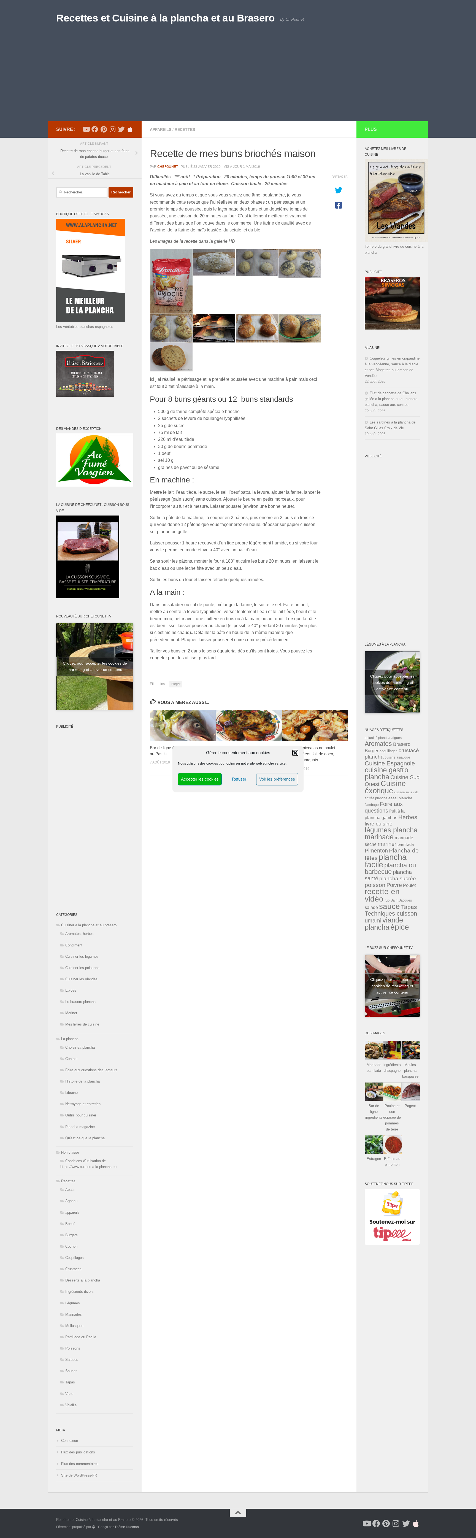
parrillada (405, 844)
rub (387, 900)
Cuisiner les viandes (81, 979)
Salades (71, 1360)
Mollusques (74, 1326)
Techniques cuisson (391, 913)
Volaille (71, 1405)
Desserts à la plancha (82, 1280)
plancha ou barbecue (390, 868)
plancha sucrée (397, 878)
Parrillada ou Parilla (80, 1337)
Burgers (71, 1235)
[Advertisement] (238, 79)
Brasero (401, 744)
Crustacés (73, 1269)
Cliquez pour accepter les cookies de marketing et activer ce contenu (95, 666)
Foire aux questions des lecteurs (91, 1070)
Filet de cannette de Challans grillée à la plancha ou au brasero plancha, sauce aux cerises (391, 399)
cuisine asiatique (397, 757)
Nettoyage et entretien (83, 1104)
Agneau (71, 1201)
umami (373, 921)
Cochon (71, 1246)
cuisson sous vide (406, 792)
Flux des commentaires (80, 1464)
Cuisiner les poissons (82, 968)
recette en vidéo (382, 895)
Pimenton (376, 851)
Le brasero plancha (80, 1002)
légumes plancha (391, 830)
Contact (71, 1059)
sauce (389, 906)
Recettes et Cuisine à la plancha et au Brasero (165, 18)
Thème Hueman (127, 1527)
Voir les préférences (277, 779)
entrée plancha (376, 798)
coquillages (388, 751)
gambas (389, 817)
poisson (375, 885)
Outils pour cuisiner (80, 1115)
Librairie (71, 1093)
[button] (295, 752)
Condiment (73, 945)
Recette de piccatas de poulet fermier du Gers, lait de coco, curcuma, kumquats (308, 753)
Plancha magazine (80, 1127)
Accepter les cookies (200, 779)
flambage (372, 805)
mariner (387, 844)
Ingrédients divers (79, 1291)
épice (399, 927)
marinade (379, 837)
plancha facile (386, 860)
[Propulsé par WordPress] (93, 1527)
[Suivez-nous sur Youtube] (86, 129)
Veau (69, 1394)
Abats (70, 1190)
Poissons (72, 1348)
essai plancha (400, 798)
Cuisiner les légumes (82, 956)
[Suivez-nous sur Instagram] (112, 129)
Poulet (409, 885)
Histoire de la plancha (82, 1081)
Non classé (70, 1152)
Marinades (73, 1314)
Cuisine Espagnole (390, 763)
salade (371, 907)
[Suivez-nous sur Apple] (130, 129)
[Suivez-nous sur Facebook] (94, 129)
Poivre (394, 885)
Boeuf (70, 1224)
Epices (70, 990)
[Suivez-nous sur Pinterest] (103, 129)
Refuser (239, 779)
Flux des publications (78, 1452)
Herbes (407, 817)
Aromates (378, 743)
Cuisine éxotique (385, 787)
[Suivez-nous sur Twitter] (121, 129)
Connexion (69, 1441)
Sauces (71, 1371)
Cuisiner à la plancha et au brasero (89, 925)
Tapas (70, 1382)
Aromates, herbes (79, 934)
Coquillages (74, 1258)
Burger (175, 684)
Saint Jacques (401, 900)
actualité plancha (377, 738)
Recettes (185, 129)
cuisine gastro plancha (386, 773)
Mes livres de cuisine (82, 1024)
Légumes (72, 1303)
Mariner (71, 1013)
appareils (160, 129)
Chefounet (167, 167)
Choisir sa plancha (80, 1047)
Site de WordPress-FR (79, 1475)
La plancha (70, 1039)
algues (396, 738)
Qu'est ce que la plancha (85, 1138)
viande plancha (384, 923)
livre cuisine (379, 824)
